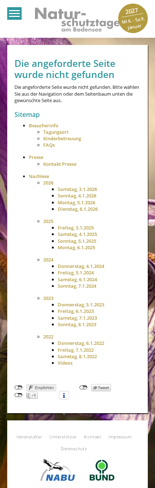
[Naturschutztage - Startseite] (77, 19)
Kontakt (92, 437)
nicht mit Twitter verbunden (83, 388)
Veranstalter (29, 437)
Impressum (120, 437)
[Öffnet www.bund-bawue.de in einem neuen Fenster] (102, 469)
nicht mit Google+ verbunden (18, 395)
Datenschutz (74, 449)
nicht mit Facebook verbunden (18, 388)
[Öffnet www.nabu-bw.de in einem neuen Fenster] (57, 469)
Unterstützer (63, 437)
